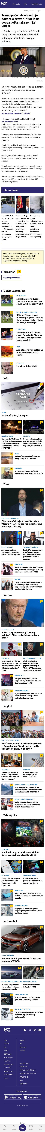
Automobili (8, 1075)
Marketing (24, 1063)
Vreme (22, 1051)
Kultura (7, 1061)
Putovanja (8, 1057)
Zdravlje (7, 1054)
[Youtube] (40, 1030)
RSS (21, 1080)
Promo (18, 579)
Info (5, 1040)
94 (11, 363)
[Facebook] (25, 1030)
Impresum (23, 1067)
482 (11, 296)
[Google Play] (13, 1097)
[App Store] (32, 1097)
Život (6, 1051)
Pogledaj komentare (11, 277)
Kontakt (23, 1084)
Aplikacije (24, 1077)
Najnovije (16, 4)
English (4, 769)
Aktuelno (19, 564)
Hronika (26, 436)
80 (11, 312)
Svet (18, 347)
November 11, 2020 (9, 121)
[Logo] (4, 4)
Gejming (4, 849)
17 (11, 906)
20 (11, 347)
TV (21, 1044)
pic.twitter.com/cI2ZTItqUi (15, 113)
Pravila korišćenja (27, 1070)
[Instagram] (35, 1030)
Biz (5, 1047)
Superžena (8, 1064)
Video (22, 1040)
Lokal (6, 1078)
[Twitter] (30, 1030)
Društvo (20, 363)
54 (11, 330)
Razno (3, 412)
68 (19, 271)
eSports (7, 1068)
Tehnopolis (8, 1071)
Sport (6, 1044)
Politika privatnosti (28, 1074)
